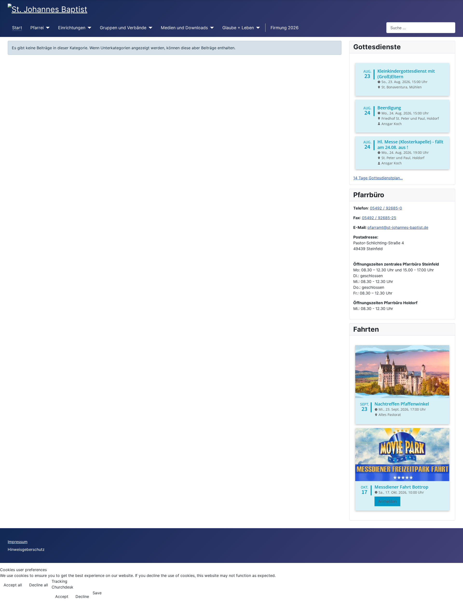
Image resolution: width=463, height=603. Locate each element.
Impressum (17, 541)
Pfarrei (37, 27)
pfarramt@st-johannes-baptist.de (398, 227)
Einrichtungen (71, 27)
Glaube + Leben (238, 27)
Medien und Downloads (184, 27)
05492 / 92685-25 (379, 217)
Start (17, 27)
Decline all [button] (38, 584)
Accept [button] (61, 596)
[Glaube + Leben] (257, 28)
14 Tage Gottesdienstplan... (378, 177)
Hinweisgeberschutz (26, 549)
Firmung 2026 (285, 27)
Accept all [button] (13, 584)
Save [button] (97, 592)
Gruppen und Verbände (123, 27)
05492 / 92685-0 (386, 208)
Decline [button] (82, 596)
